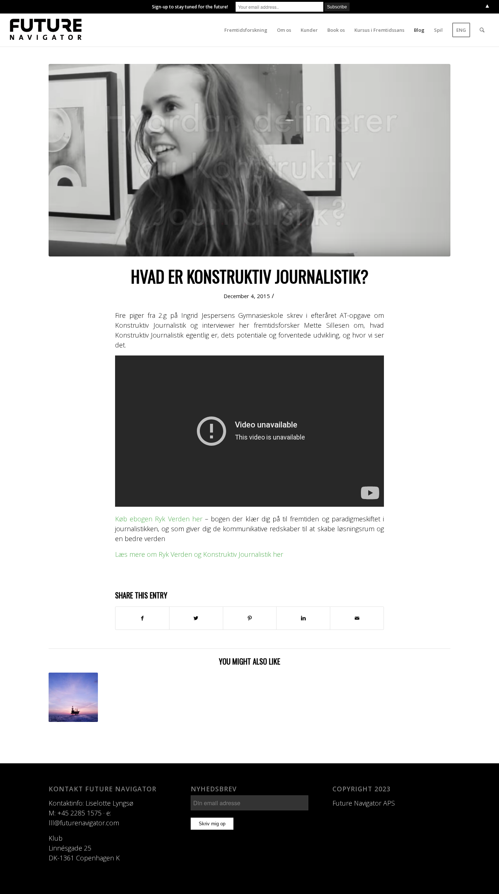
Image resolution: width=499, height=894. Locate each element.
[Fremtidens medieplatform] (73, 697)
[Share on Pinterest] (250, 618)
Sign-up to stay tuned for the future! (190, 7)
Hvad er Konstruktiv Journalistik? (250, 276)
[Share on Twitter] (196, 618)
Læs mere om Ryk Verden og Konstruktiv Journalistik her (199, 554)
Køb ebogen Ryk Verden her (158, 518)
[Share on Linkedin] (303, 618)
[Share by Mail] (357, 618)
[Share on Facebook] (142, 618)
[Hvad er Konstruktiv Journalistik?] (249, 160)
